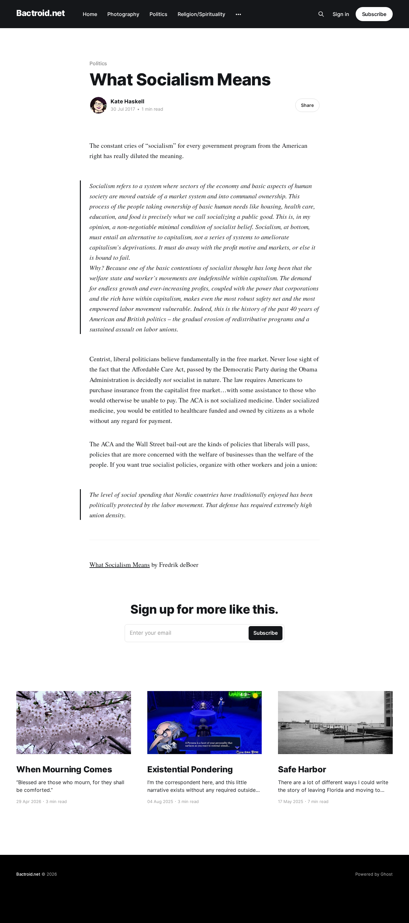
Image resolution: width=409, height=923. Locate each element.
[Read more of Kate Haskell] (98, 105)
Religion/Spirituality (201, 14)
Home (90, 14)
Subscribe (374, 14)
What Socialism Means (119, 564)
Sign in (341, 14)
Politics (158, 14)
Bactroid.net (40, 13)
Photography (123, 14)
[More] (238, 14)
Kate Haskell (127, 101)
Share (307, 105)
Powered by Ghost (374, 874)
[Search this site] (321, 14)
